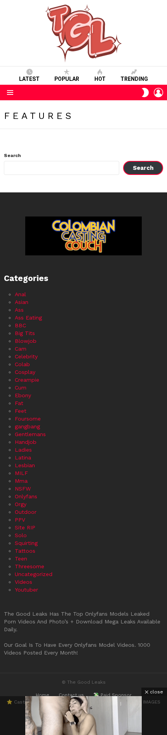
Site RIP (25, 527)
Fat (19, 403)
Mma (21, 481)
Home (42, 695)
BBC (20, 325)
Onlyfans (26, 496)
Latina (23, 457)
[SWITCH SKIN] (145, 92)
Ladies (23, 450)
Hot (100, 79)
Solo (21, 535)
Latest (29, 79)
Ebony (23, 395)
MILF (21, 473)
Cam (20, 349)
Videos (23, 582)
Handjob (26, 442)
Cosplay (25, 372)
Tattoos (25, 551)
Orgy (20, 504)
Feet (20, 411)
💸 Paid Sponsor (112, 695)
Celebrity (26, 356)
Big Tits (25, 333)
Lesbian (25, 465)
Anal (20, 294)
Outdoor (26, 512)
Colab (22, 364)
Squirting (26, 543)
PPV (20, 520)
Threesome (29, 566)
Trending (134, 79)
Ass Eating (28, 317)
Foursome (28, 419)
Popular (66, 79)
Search (12, 155)
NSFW (23, 488)
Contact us (71, 695)
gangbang (27, 426)
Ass (19, 310)
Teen (21, 558)
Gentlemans (30, 434)
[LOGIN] (158, 92)
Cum (20, 387)
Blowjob (26, 341)
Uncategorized (33, 574)
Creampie (27, 380)
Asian (21, 302)
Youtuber (26, 590)
